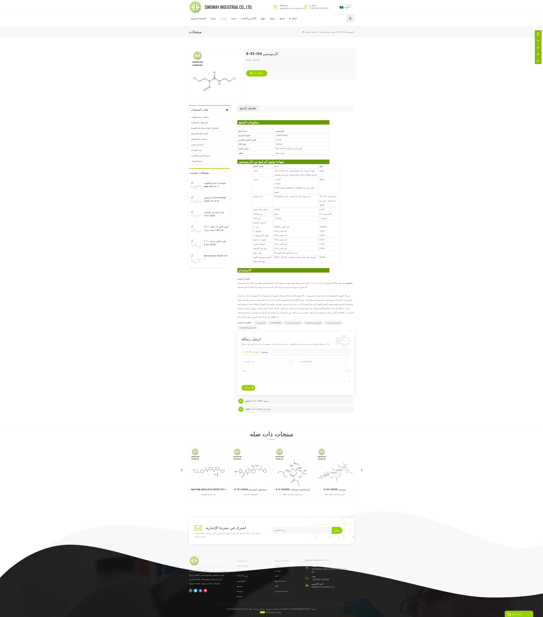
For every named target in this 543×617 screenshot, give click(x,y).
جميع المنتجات (196, 161)
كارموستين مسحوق (314, 323)
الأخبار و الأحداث (248, 18)
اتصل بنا (293, 18)
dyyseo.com (287, 609)
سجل (336, 530)
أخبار (276, 576)
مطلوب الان (258, 73)
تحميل (282, 18)
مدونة (272, 18)
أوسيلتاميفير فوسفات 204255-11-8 (293, 489)
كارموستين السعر (294, 323)
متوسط (240, 586)
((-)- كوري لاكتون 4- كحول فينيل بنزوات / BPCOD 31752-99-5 (216, 228)
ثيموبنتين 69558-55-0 (335, 489)
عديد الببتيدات (196, 150)
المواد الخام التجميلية (199, 133)
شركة (213, 18)
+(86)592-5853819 (318, 8)
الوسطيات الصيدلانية (199, 122)
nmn (239, 571)
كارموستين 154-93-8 (252, 352)
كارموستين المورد (334, 323)
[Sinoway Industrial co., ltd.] (220, 7)
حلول (262, 18)
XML (276, 586)
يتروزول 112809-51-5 (260, 401)
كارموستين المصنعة (249, 327)
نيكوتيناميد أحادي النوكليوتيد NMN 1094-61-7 (215, 185)
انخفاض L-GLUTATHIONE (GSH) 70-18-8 (215, 199)
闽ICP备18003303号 (301, 609)
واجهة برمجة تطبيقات (200, 117)
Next (361, 470)
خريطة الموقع (280, 581)
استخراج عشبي (197, 144)
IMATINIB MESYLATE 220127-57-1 (208, 489)
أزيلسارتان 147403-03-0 (260, 409)
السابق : (248, 401)
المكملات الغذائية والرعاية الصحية (204, 128)
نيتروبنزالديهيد (242, 560)
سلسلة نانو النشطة (199, 139)
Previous (181, 470)
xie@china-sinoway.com (292, 8)
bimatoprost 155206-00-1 (216, 257)
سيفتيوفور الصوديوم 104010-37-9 (250, 489)
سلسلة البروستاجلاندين (200, 155)
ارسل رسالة (516, 614)
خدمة (233, 18)
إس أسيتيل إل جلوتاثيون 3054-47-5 (214, 214)
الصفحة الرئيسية (198, 18)
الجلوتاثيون (241, 581)
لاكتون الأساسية (243, 565)
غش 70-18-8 (242, 576)
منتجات (223, 18)
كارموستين (262, 323)
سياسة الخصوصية (281, 591)
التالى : (248, 409)
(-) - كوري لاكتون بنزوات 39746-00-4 (215, 243)
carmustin (276, 323)
